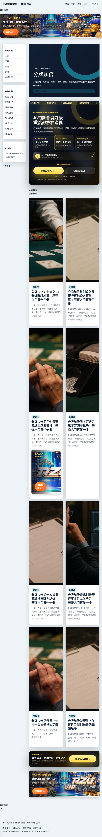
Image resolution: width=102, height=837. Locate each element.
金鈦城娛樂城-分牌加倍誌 (16, 4)
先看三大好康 (80, 171)
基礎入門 (9, 97)
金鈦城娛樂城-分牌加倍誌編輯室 (14, 155)
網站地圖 (37, 828)
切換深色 (94, 4)
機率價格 (9, 107)
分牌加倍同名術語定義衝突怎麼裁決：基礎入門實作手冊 (81, 425)
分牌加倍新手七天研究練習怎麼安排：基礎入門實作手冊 (44, 425)
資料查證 (9, 102)
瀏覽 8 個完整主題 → (41, 91)
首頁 (7, 56)
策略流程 (9, 113)
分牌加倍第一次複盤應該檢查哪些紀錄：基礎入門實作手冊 (44, 598)
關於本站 (27, 828)
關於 (86, 4)
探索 (67, 4)
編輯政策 (9, 77)
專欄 (79, 4)
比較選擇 (9, 129)
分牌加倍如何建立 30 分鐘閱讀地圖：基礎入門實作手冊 (45, 295)
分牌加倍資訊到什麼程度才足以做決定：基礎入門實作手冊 (81, 598)
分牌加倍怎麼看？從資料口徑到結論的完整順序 (81, 724)
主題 (73, 4)
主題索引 (6, 828)
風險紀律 (9, 118)
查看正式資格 (82, 759)
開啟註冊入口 (48, 171)
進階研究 (9, 134)
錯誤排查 (9, 123)
